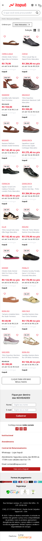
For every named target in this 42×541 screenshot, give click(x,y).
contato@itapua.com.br (17, 464)
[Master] (20, 482)
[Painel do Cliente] (36, 5)
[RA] (33, 492)
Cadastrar (21, 415)
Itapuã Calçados (17, 5)
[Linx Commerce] (24, 536)
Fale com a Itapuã (21, 469)
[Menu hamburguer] (3, 5)
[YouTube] (25, 428)
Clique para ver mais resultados (21, 380)
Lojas (32, 5)
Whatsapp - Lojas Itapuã (12, 452)
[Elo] (31, 482)
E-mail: (9, 410)
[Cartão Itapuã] (6, 482)
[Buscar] (37, 12)
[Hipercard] (25, 482)
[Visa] (15, 482)
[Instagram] (21, 428)
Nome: (9, 404)
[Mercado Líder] (24, 492)
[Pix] (40, 482)
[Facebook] (17, 428)
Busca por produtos (13, 19)
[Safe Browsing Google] (13, 492)
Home (4, 19)
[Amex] (35, 482)
